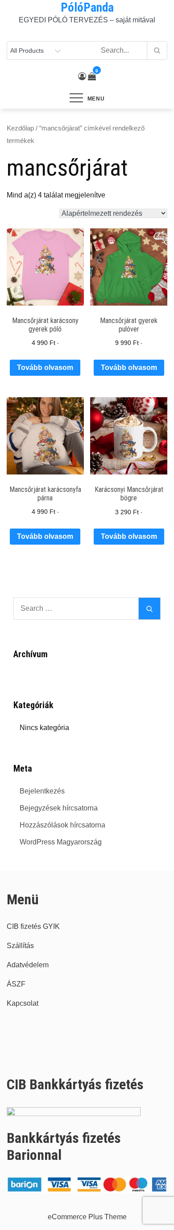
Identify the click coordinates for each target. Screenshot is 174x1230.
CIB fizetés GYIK (33, 926)
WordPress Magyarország (61, 842)
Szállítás (20, 945)
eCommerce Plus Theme (87, 1217)
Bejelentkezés (42, 791)
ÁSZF (16, 984)
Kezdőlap (20, 128)
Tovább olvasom (45, 367)
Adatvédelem (28, 965)
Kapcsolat (22, 1003)
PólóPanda (87, 7)
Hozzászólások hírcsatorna (62, 825)
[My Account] (82, 76)
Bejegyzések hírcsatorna (59, 808)
